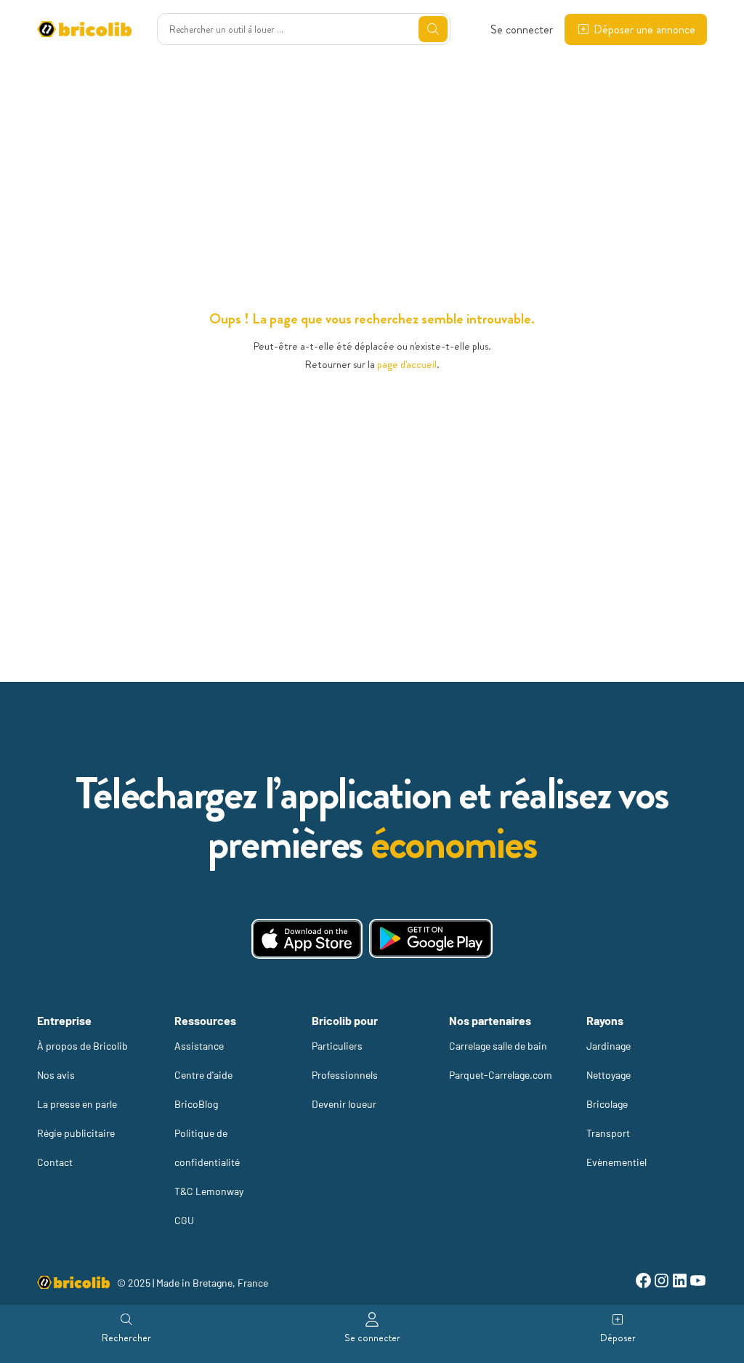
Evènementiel (616, 1162)
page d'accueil (407, 364)
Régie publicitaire (76, 1133)
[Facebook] (643, 1282)
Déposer (618, 1337)
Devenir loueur (344, 1104)
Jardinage (608, 1046)
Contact (55, 1162)
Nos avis (56, 1075)
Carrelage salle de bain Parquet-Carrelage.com (500, 1060)
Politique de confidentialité (207, 1147)
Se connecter (521, 29)
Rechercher (126, 1337)
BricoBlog (196, 1104)
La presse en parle (77, 1104)
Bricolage (607, 1104)
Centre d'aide (203, 1075)
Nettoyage (608, 1075)
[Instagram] (661, 1282)
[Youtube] (698, 1282)
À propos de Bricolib (82, 1046)
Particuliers (337, 1046)
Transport (608, 1133)
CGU (184, 1220)
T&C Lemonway (208, 1191)
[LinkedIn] (680, 1282)
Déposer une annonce (644, 29)
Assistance (199, 1046)
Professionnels (345, 1075)
